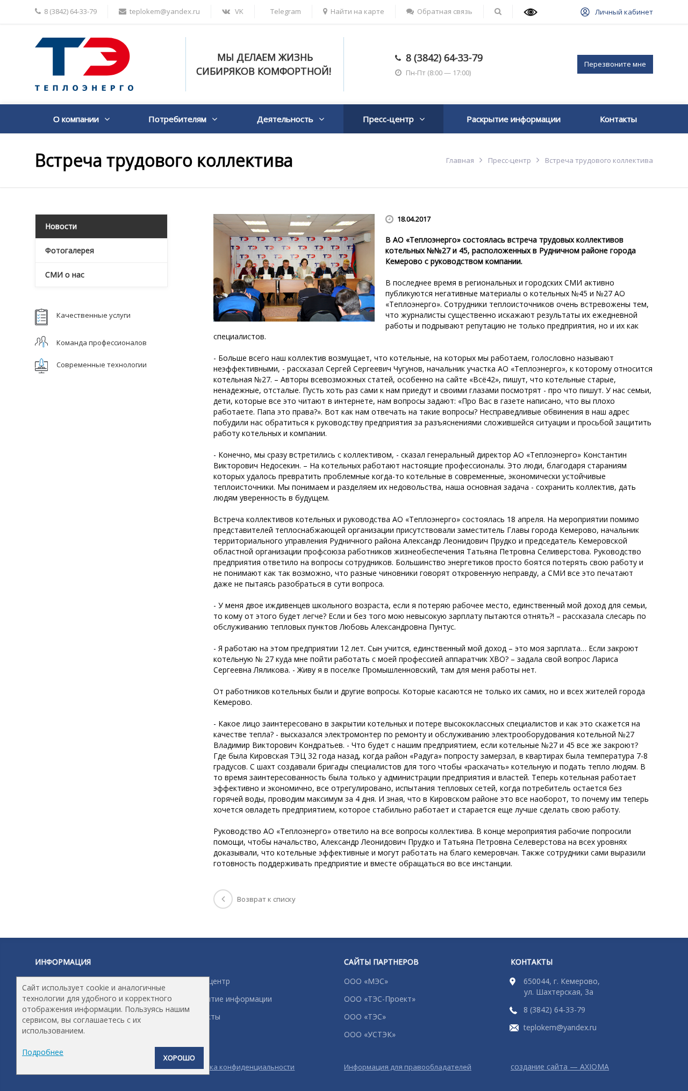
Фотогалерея (69, 250)
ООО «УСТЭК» (370, 1034)
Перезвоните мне (615, 64)
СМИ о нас (64, 274)
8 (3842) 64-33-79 (444, 57)
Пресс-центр (388, 118)
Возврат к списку (266, 899)
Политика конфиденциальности (239, 1067)
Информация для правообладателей (407, 1067)
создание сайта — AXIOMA (560, 1066)
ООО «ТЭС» (365, 1016)
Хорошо (179, 1058)
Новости (61, 226)
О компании (76, 118)
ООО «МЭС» (366, 981)
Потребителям (177, 118)
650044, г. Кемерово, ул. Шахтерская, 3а (562, 986)
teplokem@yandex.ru (560, 1027)
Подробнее (42, 1052)
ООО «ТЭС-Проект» (379, 999)
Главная (460, 160)
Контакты (618, 118)
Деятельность (285, 118)
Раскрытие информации (514, 118)
